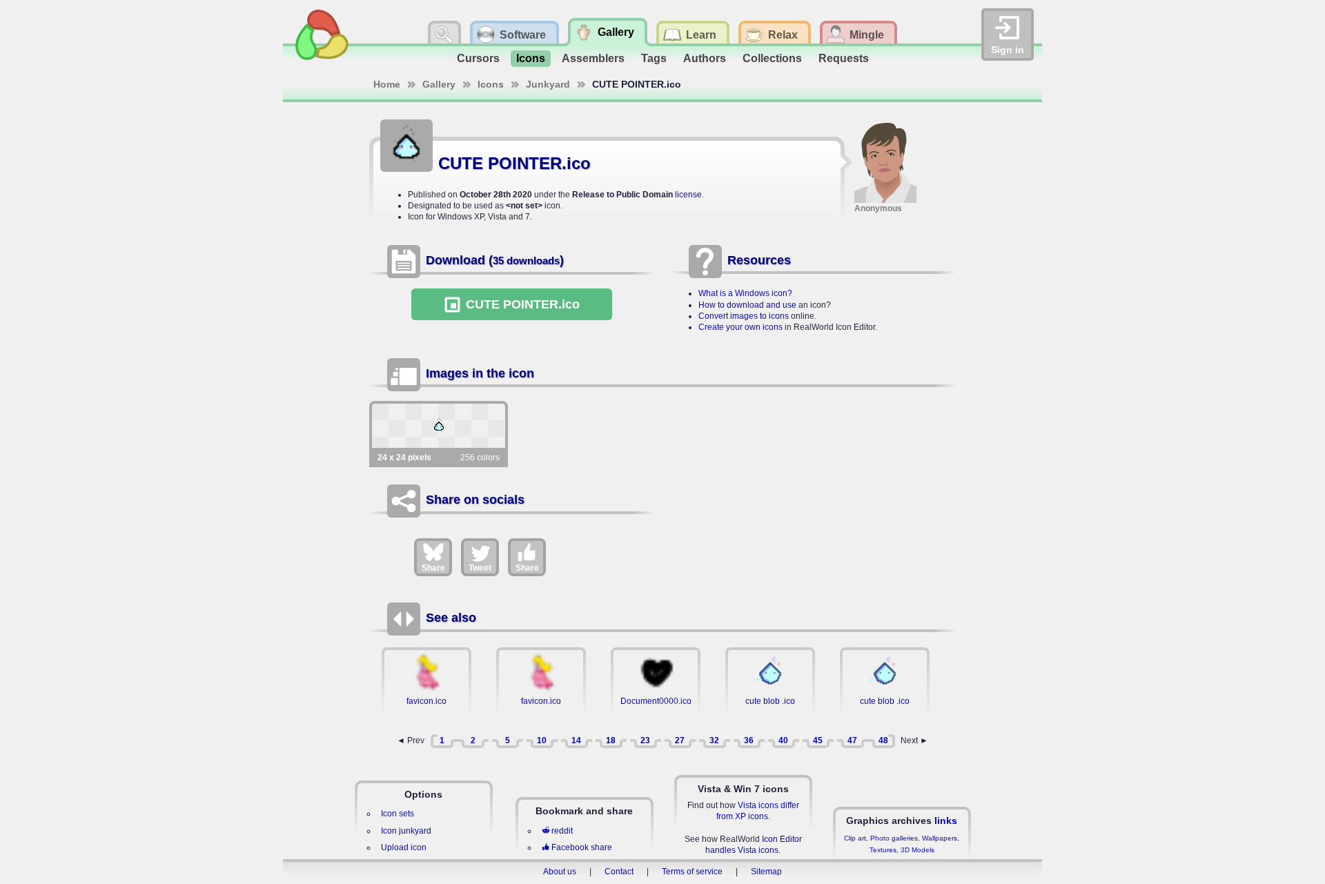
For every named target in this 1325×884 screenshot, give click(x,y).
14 (576, 740)
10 (542, 740)
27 (680, 740)
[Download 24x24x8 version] (438, 426)
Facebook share (581, 847)
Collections (772, 58)
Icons (530, 58)
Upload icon (403, 847)
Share (433, 568)
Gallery (438, 84)
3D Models (917, 850)
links (945, 820)
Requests (843, 58)
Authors (704, 58)
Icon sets (397, 813)
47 (852, 740)
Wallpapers (939, 838)
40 (783, 740)
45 (818, 740)
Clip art (855, 838)
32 (714, 740)
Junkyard (548, 84)
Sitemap (766, 871)
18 (611, 740)
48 (883, 740)
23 (645, 740)
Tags (654, 58)
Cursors (478, 58)
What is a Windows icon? (745, 293)
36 (749, 740)
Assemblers (593, 58)
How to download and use (747, 305)
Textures (883, 850)
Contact (619, 871)
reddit (562, 831)
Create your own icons (740, 327)
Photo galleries (894, 838)
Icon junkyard (406, 831)
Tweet (480, 568)
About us (559, 871)
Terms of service (692, 871)
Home (386, 84)
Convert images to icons (743, 316)
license (688, 194)
